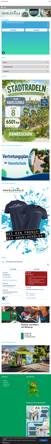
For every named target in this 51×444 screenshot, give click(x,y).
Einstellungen (5, 442)
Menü (5, 7)
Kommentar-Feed (6, 384)
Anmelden (5, 380)
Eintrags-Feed (5, 382)
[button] (26, 62)
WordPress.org (6, 386)
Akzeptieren (43, 440)
